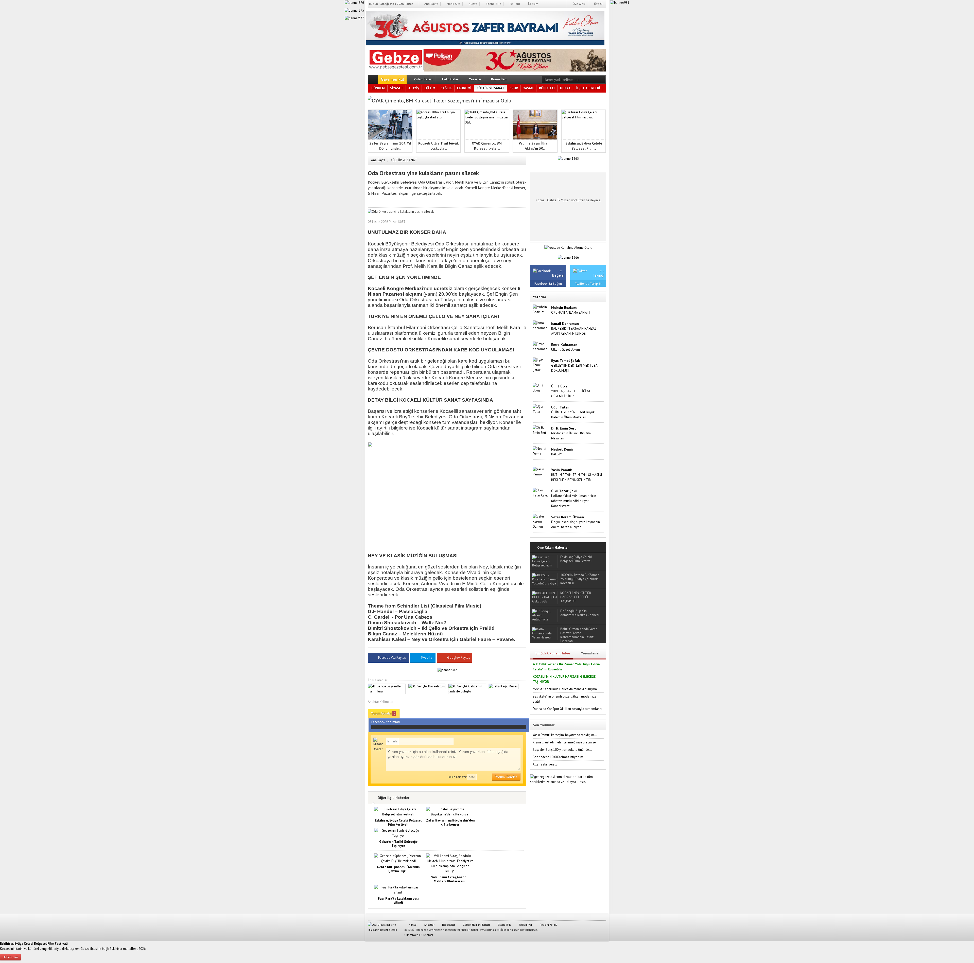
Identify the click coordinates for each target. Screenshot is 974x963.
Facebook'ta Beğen (548, 283)
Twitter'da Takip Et (588, 283)
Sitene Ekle (493, 4)
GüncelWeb (411, 935)
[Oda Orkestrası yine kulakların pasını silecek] (396, 58)
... (562, 269)
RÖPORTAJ (547, 88)
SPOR (514, 88)
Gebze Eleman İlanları (476, 924)
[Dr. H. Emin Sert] (541, 430)
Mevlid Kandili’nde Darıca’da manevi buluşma (565, 689)
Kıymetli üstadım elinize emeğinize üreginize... (566, 742)
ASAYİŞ (413, 88)
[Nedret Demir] (541, 451)
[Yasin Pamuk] (541, 472)
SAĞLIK (446, 88)
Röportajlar (448, 924)
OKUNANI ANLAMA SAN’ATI (570, 312)
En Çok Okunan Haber (552, 653)
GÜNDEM (378, 88)
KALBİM (556, 454)
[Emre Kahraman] (541, 346)
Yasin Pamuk (561, 470)
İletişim (532, 4)
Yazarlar (474, 79)
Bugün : (391, 4)
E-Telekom (427, 935)
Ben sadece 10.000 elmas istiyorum (558, 757)
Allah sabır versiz (545, 764)
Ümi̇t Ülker (560, 386)
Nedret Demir (562, 449)
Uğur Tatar (560, 407)
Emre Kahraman (564, 344)
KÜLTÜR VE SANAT (490, 88)
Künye (472, 4)
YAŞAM (528, 88)
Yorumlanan (590, 653)
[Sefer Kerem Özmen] (541, 521)
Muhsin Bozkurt (564, 307)
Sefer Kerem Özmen (567, 517)
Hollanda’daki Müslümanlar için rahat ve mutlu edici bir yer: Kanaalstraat (573, 501)
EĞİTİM (429, 88)
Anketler (428, 924)
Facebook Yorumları (385, 722)
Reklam (514, 4)
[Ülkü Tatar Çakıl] (541, 493)
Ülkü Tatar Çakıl (564, 491)
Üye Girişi (578, 4)
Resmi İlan (498, 79)
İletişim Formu (548, 924)
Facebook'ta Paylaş (391, 657)
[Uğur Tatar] (541, 409)
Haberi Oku (10, 957)
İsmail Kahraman (565, 323)
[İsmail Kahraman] (541, 325)
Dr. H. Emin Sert (563, 428)
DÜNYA (565, 88)
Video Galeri (422, 79)
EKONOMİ (464, 88)
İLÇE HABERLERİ (588, 88)
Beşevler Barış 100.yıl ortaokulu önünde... (562, 749)
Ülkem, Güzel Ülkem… (567, 349)
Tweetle (426, 657)
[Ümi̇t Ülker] (541, 388)
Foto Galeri (450, 79)
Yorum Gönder (383, 713)
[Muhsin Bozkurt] (541, 309)
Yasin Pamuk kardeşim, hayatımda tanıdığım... (565, 735)
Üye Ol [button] (598, 4)
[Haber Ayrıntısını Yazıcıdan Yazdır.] (522, 222)
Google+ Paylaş (458, 657)
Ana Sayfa (431, 4)
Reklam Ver (525, 924)
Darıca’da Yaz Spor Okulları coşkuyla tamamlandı (567, 709)
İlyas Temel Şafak (565, 360)
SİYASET (396, 88)
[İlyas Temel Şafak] (541, 365)
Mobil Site (453, 4)
